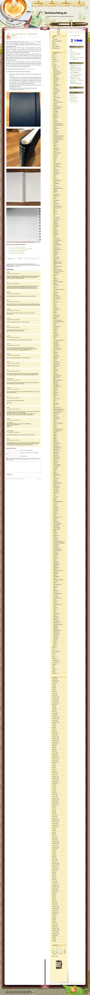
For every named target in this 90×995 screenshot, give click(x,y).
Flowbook (54, 59)
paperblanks (56, 446)
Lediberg (55, 332)
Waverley (55, 619)
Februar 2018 (55, 753)
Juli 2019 (54, 724)
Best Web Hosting (25, 992)
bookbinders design (57, 123)
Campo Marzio (56, 149)
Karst (54, 303)
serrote (54, 556)
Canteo (54, 151)
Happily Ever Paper (57, 261)
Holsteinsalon (56, 272)
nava (54, 406)
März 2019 (54, 731)
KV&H (54, 318)
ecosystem (55, 203)
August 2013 (54, 848)
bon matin (55, 122)
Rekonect (55, 513)
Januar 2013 (54, 861)
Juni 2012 (54, 874)
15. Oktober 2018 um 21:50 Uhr (13, 380)
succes (54, 578)
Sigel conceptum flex (74, 59)
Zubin (54, 642)
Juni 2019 (54, 725)
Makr (54, 360)
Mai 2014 (54, 832)
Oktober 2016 (55, 780)
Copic (54, 168)
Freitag (54, 237)
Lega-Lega (55, 335)
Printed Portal (56, 487)
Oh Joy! (55, 427)
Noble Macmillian (56, 412)
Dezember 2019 (55, 716)
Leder (80, 74)
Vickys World (56, 613)
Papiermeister (56, 456)
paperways (55, 453)
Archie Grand (56, 91)
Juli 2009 (54, 937)
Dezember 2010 (55, 906)
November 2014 (55, 821)
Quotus (54, 498)
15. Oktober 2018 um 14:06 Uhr (13, 327)
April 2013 (54, 856)
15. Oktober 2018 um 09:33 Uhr (13, 283)
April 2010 (54, 921)
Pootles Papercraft (57, 483)
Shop (75, 80)
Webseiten (54, 673)
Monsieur (55, 395)
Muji (54, 401)
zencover (55, 639)
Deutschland (78, 67)
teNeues (55, 592)
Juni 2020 (54, 707)
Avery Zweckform (57, 102)
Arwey (54, 95)
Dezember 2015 (55, 798)
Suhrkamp (55, 581)
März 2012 (54, 879)
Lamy (54, 324)
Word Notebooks (56, 630)
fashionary (55, 223)
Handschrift (79, 70)
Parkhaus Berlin (56, 464)
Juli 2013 (54, 850)
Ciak (54, 162)
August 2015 (54, 805)
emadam (55, 211)
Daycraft (55, 174)
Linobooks (55, 352)
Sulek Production (56, 584)
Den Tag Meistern (57, 180)
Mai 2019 (54, 727)
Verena (8, 343)
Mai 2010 (54, 919)
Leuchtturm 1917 (56, 349)
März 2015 (54, 814)
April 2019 (54, 729)
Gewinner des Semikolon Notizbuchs (17, 247)
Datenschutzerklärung (57, 41)
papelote (55, 441)
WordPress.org (73, 98)
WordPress (29, 991)
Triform (54, 599)
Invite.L (54, 286)
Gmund (54, 246)
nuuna (54, 420)
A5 (21, 258)
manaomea (55, 361)
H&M (54, 255)
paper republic (56, 443)
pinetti (54, 470)
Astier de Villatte (56, 97)
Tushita (54, 602)
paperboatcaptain (57, 447)
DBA (54, 175)
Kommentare (73, 97)
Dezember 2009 (55, 928)
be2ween (55, 105)
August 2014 (54, 827)
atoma (54, 99)
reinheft (54, 512)
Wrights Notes (56, 633)
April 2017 (54, 769)
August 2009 (54, 935)
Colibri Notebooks (57, 163)
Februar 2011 (55, 903)
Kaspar (54, 304)
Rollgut (54, 530)
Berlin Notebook (56, 108)
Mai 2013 (54, 854)
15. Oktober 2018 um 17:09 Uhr (13, 345)
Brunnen (55, 134)
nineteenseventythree (57, 410)
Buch (53, 55)
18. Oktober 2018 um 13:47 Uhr (13, 440)
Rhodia (54, 519)
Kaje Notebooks (56, 298)
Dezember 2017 (55, 756)
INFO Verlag (56, 284)
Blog (78, 65)
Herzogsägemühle (57, 266)
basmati (55, 103)
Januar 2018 (54, 754)
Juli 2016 (54, 785)
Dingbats (55, 189)
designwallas (56, 183)
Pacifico (55, 435)
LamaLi (54, 323)
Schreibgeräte (55, 660)
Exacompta (55, 217)
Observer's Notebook (57, 423)
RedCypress (56, 507)
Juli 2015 (54, 807)
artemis (54, 94)
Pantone (55, 440)
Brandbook (55, 128)
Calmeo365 (55, 148)
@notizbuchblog (75, 35)
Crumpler (55, 171)
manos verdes (56, 363)
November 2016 (55, 778)
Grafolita (55, 251)
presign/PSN (56, 486)
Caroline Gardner (57, 152)
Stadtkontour (56, 567)
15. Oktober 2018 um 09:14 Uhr (13, 273)
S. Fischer (55, 538)
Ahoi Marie (55, 77)
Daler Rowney (56, 172)
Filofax (54, 228)
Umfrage (54, 669)
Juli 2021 (54, 684)
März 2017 (54, 771)
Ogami (54, 426)
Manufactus (55, 366)
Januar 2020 (54, 715)
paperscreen (56, 450)
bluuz (54, 118)
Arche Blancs (56, 89)
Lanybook (55, 327)
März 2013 (54, 857)
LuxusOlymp (56, 355)
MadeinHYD (55, 357)
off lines (55, 424)
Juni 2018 (54, 745)
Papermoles (55, 449)
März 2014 (54, 836)
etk (54, 215)
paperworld (76, 77)
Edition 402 (55, 204)
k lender (55, 294)
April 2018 (54, 749)
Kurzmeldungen (55, 651)
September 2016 (55, 781)
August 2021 (54, 682)
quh (54, 495)
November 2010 (55, 908)
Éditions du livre (56, 208)
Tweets (38, 478)
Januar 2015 (54, 818)
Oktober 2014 (55, 823)
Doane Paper (56, 194)
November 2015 (55, 800)
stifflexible (55, 573)
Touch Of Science (57, 598)
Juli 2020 (54, 706)
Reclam (55, 506)
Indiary (54, 283)
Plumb (54, 476)
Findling (55, 229)
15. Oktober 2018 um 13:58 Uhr (13, 319)
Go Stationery (56, 247)
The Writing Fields (57, 593)
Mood (54, 397)
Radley (54, 499)
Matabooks (55, 370)
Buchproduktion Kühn (57, 139)
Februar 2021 (55, 693)
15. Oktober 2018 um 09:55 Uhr (13, 293)
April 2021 (54, 689)
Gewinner (73, 70)
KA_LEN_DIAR (56, 297)
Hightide (55, 267)
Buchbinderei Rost (57, 137)
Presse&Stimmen (65, 3)
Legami (54, 337)
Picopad (55, 469)
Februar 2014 (55, 838)
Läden (53, 653)
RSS (70, 35)
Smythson (55, 565)
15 (52, 952)
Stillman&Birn (56, 576)
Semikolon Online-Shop (30, 69)
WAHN (54, 615)
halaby (54, 260)
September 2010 (55, 912)
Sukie (54, 582)
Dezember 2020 (55, 696)
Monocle (55, 393)
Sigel (54, 559)
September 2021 (55, 680)
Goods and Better (57, 249)
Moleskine (55, 392)
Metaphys (55, 373)
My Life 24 (55, 404)
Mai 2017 (54, 767)
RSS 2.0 (15, 265)
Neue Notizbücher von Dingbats (76, 57)
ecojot (54, 201)
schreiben (54, 658)
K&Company (56, 295)
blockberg (55, 117)
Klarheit (54, 312)
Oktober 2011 (55, 888)
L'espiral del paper (57, 320)
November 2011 (55, 886)
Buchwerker (55, 140)
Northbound (55, 416)
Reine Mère (55, 510)
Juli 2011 (54, 894)
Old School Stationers (57, 429)
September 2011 (55, 890)
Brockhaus (55, 132)
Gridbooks (55, 254)
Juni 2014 (54, 830)
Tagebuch (54, 664)
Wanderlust (55, 618)
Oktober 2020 (55, 700)
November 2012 (55, 865)
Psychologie (77, 78)
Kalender (54, 647)
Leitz (54, 338)
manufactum (56, 364)
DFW (54, 185)
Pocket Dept (56, 478)
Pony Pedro (55, 481)
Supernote (55, 585)
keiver (54, 306)
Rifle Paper (55, 521)
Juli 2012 (54, 872)
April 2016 (54, 790)
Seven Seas (55, 558)
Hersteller (54, 66)
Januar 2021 (54, 695)
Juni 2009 (54, 939)
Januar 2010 (54, 926)
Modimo (55, 387)
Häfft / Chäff (55, 257)
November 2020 (55, 698)
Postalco (55, 484)
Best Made (55, 111)
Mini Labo (55, 381)
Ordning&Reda (56, 430)
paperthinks (55, 452)
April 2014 (54, 834)
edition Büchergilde (57, 206)
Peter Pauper (56, 466)
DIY (54, 192)
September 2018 (55, 742)
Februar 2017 (55, 772)
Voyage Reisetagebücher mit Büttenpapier (18, 250)
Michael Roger (56, 377)
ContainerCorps (56, 166)
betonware (55, 112)
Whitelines (55, 628)
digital (72, 69)
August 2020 (54, 704)
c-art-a (54, 143)
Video (80, 83)
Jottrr (54, 290)
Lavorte (55, 329)
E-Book (53, 42)
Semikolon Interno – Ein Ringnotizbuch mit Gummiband (21, 248)
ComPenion (55, 165)
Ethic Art (55, 214)
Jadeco (54, 287)
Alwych (54, 82)
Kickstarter (72, 74)
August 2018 (54, 744)
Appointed (55, 88)
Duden (54, 198)
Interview (54, 646)
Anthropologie (56, 85)
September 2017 (55, 762)
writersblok (55, 635)
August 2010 (54, 913)
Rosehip (55, 532)
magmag (55, 358)
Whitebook (55, 627)
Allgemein (54, 54)
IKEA (54, 277)
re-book (55, 504)
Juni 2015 (54, 809)
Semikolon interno (33, 41)
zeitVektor (55, 638)
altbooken (55, 80)
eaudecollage (56, 200)
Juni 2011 (54, 895)
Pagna (54, 436)
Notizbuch (77, 75)
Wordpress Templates (10, 992)
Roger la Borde (56, 527)
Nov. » (56, 956)
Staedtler (55, 569)
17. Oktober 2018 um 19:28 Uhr (13, 432)
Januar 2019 (54, 734)
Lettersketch (56, 344)
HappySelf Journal (57, 263)
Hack (53, 63)
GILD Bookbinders (57, 244)
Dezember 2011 (55, 885)
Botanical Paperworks (58, 125)
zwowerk (55, 644)
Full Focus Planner (57, 240)
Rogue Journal (56, 529)
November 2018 (55, 738)
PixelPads (55, 473)
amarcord (55, 83)
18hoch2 (55, 69)
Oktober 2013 (55, 845)
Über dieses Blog (38, 3)
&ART (54, 68)
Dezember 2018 (55, 736)
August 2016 (54, 783)
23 (54, 953)
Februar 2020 (55, 713)
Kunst (53, 649)
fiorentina (55, 231)
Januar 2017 (54, 774)
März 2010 (54, 922)
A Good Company (57, 72)
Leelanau (55, 334)
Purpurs (55, 493)
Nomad (54, 415)
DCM (54, 177)
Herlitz (54, 264)
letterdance (55, 343)
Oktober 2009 (55, 931)
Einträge (72, 95)
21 (64, 952)
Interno (24, 258)
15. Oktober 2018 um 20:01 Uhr (13, 371)
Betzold (54, 114)
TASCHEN (55, 590)
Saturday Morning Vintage (58, 542)
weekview (55, 625)
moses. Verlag (56, 398)
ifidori (54, 275)
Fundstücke (54, 61)
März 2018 (54, 751)
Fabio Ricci (55, 220)
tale (54, 588)
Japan (71, 72)
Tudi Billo (55, 601)
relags (54, 515)
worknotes (55, 631)
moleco (54, 390)
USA (74, 81)
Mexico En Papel (56, 375)
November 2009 (55, 930)
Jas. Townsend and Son (58, 289)
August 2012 (54, 870)
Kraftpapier (55, 317)
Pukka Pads (55, 492)
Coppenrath (55, 169)
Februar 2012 (55, 881)
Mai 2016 (54, 789)
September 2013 (55, 847)
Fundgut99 (55, 241)
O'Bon (54, 421)
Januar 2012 (54, 883)
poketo (54, 480)
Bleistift (75, 65)
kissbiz (54, 311)
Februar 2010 (55, 924)
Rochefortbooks (56, 524)
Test (53, 665)
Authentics (55, 100)
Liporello (55, 354)
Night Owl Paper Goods (58, 409)
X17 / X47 (55, 636)
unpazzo (55, 608)
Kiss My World (56, 309)
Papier (72, 78)
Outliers (55, 432)
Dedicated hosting (73, 101)
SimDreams (55, 561)
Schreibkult (55, 547)
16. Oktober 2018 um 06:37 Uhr (13, 398)
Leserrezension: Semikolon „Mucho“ (17, 253)
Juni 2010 (54, 917)
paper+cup (55, 444)
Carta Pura (55, 154)
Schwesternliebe (56, 549)
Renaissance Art (56, 516)
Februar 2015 (55, 816)
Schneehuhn (56, 544)
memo (54, 372)
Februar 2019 (55, 733)
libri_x (54, 350)
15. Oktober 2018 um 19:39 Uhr (13, 355)
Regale (53, 656)
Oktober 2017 (55, 760)
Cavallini (55, 157)
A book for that (56, 71)
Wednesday (55, 622)
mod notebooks (56, 386)
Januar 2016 (54, 796)
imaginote (55, 280)
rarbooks (55, 503)
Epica (54, 212)
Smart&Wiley (56, 564)
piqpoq (54, 472)
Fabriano (55, 221)
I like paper (55, 274)
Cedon (54, 158)
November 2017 (55, 758)
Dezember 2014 (55, 819)
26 (60, 953)
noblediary (55, 413)
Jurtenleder (55, 292)
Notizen (71, 76)
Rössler (55, 533)
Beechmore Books (57, 106)
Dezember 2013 (55, 841)
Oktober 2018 (55, 740)
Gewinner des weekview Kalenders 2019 (15, 478)
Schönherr (55, 546)
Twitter (71, 81)
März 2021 (54, 691)
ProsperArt (55, 489)
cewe (54, 160)
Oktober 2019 (55, 720)
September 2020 (55, 702)
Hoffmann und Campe (58, 271)
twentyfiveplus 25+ (57, 604)
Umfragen (55, 39)
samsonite (55, 539)
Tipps (53, 667)
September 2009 (55, 933)
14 (64, 950)
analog (72, 65)
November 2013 (55, 843)
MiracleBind (55, 384)
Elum (54, 209)
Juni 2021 (54, 686)
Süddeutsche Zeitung (57, 579)
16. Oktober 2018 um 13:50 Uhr (13, 409)
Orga (53, 655)
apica (54, 86)
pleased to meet (56, 475)
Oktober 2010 (55, 910)
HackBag (54, 64)
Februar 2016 (55, 794)
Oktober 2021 (55, 678)
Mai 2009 (54, 941)
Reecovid (55, 509)
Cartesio (55, 155)
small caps (55, 562)
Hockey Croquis (56, 269)
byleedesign (55, 142)
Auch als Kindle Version (77, 43)
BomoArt (55, 120)
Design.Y (55, 182)
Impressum (51, 3)
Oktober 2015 (55, 801)
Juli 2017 (54, 763)
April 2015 (54, 812)
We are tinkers (56, 621)
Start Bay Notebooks (57, 570)
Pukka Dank (56, 490)
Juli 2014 (54, 829)
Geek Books (56, 243)
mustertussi (55, 403)
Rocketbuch (55, 526)
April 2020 (54, 709)
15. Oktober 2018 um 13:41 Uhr (13, 310)
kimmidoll (55, 307)
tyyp (54, 605)
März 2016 (54, 792)
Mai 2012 (54, 875)
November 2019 (55, 718)
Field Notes (55, 226)
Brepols (55, 129)
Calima (54, 146)
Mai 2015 (54, 810)
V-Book (54, 612)
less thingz (55, 341)
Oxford (54, 433)
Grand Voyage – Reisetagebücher (16, 251)
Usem (54, 610)
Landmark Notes (56, 326)
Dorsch (54, 197)
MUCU (54, 400)
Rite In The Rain (56, 523)
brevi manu (55, 131)
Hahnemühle (56, 258)
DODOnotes (56, 195)
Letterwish (55, 346)
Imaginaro (55, 278)
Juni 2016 (54, 787)
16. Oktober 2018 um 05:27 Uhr (13, 389)
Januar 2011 (54, 904)
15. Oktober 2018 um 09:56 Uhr (13, 301)
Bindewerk (55, 115)
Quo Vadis (55, 496)
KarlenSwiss (56, 301)
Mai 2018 (54, 747)
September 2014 (55, 825)
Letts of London (56, 347)
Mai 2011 (54, 897)
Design (72, 67)
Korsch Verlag (56, 315)
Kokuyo (55, 314)
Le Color (55, 330)
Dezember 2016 (55, 776)
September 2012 (55, 868)
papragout (55, 461)
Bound (54, 126)
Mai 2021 (54, 687)
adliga (54, 75)
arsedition (55, 92)
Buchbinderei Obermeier (58, 135)
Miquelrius (55, 383)
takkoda (55, 587)
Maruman (55, 369)
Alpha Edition (56, 79)
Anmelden (72, 94)
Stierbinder (55, 572)
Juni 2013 (54, 852)
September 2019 (55, 722)
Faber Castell (56, 218)
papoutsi (55, 459)
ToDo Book (55, 596)
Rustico (55, 536)
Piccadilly (55, 467)
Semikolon (55, 555)
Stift (77, 80)
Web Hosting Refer (74, 100)
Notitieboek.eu (56, 418)
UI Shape (55, 607)
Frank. (54, 235)
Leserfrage (72, 75)
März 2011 (54, 901)
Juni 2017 (54, 765)
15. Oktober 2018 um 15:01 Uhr (13, 337)
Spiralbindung (29, 258)
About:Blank (55, 74)
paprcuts (55, 463)
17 (56, 952)
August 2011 (54, 892)
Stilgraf (54, 575)
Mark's (54, 367)
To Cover (55, 595)
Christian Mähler (14, 38)
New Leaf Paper (56, 407)
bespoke (55, 109)
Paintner (55, 438)
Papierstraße (56, 458)
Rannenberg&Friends (57, 501)
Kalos (54, 300)
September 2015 (55, 803)
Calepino (55, 145)
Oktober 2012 (55, 866)
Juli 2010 (54, 915)
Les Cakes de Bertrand (58, 340)
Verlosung (74, 83)
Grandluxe (55, 252)
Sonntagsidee (55, 662)
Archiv (79, 3)
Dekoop (55, 178)
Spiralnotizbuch (35, 258)
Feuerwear (55, 224)
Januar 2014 (54, 839)
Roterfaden (55, 535)
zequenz (55, 641)
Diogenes (55, 191)
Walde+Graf (55, 616)
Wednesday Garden (57, 624)
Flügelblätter (55, 234)
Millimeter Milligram (57, 380)
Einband (54, 57)
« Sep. (53, 956)
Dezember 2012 (55, 863)
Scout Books (56, 553)
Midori (54, 378)
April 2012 (54, 877)
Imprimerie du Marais (57, 281)
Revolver (55, 518)
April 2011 (54, 899)
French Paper (56, 238)
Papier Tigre (55, 455)
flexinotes (55, 232)
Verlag (53, 671)
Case (32, 992)
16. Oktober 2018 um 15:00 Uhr (13, 420)
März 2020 (54, 711)
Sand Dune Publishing (58, 541)
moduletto (55, 389)
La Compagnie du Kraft (58, 321)
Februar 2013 (55, 859)
